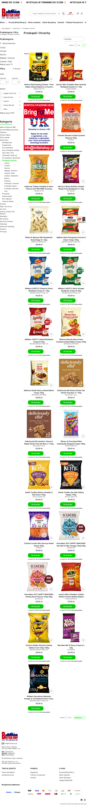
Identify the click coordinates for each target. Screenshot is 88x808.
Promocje (3, 232)
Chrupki (3, 51)
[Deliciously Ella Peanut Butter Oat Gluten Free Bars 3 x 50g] (71, 373)
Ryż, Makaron (7, 199)
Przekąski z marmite (11, 183)
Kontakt (33, 777)
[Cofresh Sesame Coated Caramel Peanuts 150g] (71, 118)
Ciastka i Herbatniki (11, 176)
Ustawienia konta (8, 775)
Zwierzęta (3, 224)
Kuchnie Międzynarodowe (9, 130)
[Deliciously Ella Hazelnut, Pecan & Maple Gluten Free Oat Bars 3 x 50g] (39, 424)
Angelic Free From (10, 93)
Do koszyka (35, 96)
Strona (71, 45)
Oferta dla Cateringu (7, 226)
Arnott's (6, 101)
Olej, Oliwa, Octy (8, 153)
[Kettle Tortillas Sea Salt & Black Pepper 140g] (71, 475)
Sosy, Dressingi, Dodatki (10, 150)
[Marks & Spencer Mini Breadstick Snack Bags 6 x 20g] (39, 220)
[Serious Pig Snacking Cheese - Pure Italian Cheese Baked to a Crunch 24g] (39, 67)
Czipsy (3, 47)
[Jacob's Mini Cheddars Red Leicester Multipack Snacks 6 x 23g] (71, 67)
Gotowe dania (7, 196)
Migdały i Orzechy (7, 58)
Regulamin (34, 772)
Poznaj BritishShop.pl (66, 772)
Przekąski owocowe (11, 188)
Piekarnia (3, 132)
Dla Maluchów (7, 142)
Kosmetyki (3, 216)
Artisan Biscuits (9, 105)
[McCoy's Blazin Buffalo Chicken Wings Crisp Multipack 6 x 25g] (71, 169)
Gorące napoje (5, 135)
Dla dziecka (4, 219)
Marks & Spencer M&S (8, 127)
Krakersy (7, 181)
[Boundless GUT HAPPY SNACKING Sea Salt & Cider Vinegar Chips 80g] (71, 526)
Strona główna (6, 28)
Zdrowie (3, 204)
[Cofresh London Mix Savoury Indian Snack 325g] (39, 526)
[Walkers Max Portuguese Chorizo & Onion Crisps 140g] (71, 220)
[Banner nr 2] (39, 127)
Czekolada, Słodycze (9, 155)
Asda (5, 109)
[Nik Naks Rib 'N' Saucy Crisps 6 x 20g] (71, 628)
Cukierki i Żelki (6, 61)
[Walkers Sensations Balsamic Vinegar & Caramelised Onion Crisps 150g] (39, 679)
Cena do (15, 78)
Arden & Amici (8, 97)
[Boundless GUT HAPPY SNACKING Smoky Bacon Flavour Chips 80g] (39, 577)
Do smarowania (7, 148)
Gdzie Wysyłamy (65, 777)
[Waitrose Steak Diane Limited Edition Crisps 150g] (39, 373)
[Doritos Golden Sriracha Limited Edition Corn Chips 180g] (39, 628)
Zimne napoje (4, 137)
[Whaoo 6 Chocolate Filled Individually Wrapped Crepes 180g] (71, 424)
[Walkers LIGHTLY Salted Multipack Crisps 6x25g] (39, 322)
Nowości (3, 229)
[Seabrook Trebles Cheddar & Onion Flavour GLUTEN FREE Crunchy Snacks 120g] (39, 169)
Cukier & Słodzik (8, 201)
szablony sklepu (66, 804)
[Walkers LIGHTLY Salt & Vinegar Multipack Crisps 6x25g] (71, 271)
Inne (5, 191)
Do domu (3, 209)
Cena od (3, 78)
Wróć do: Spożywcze (9, 43)
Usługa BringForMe (65, 780)
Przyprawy (6, 194)
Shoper (83, 804)
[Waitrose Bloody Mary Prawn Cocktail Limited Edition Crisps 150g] (71, 322)
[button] (63, 13)
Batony (6, 178)
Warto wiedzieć (64, 775)
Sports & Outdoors (6, 221)
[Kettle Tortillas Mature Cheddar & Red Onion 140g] (39, 475)
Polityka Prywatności (37, 775)
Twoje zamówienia (8, 772)
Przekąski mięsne (10, 186)
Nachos (3, 54)
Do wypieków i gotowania (11, 158)
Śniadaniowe (6, 145)
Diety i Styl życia (6, 206)
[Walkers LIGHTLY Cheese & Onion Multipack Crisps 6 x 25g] (39, 271)
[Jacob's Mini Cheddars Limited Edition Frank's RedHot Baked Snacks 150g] (71, 577)
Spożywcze (16, 28)
